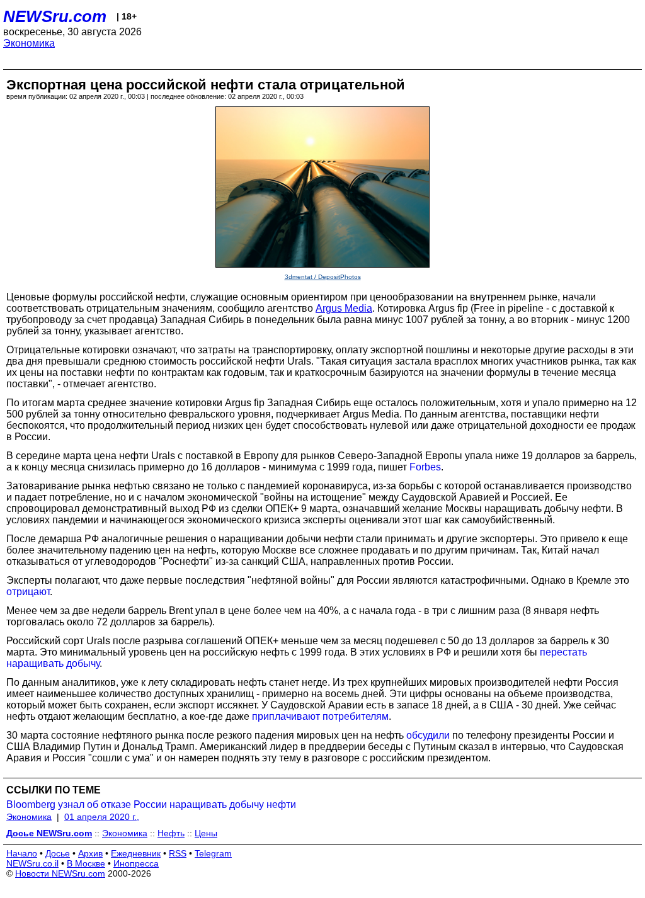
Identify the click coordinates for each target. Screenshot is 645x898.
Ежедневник (136, 853)
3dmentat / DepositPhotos (323, 276)
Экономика (29, 43)
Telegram (213, 853)
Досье (57, 853)
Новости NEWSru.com (60, 873)
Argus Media (344, 308)
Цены (206, 833)
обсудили (428, 735)
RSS (177, 853)
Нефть (171, 833)
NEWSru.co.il (32, 863)
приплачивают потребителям (320, 716)
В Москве (86, 863)
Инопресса (136, 863)
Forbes (425, 467)
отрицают (28, 591)
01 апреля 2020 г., (101, 817)
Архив (90, 853)
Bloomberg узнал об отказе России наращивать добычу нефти (151, 804)
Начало (21, 853)
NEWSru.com (54, 16)
